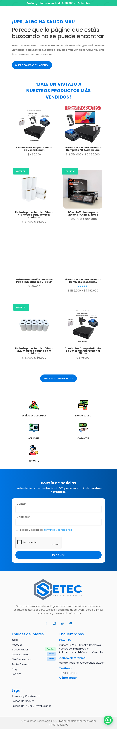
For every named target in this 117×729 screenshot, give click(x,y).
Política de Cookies (23, 701)
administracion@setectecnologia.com (82, 662)
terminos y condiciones (58, 530)
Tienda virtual (20, 649)
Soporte (16, 674)
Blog (14, 669)
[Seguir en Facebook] (46, 623)
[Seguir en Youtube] (70, 623)
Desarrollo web (20, 654)
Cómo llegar (68, 678)
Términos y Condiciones (26, 696)
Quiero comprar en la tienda (32, 65)
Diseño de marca (22, 659)
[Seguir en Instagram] (54, 623)
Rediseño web (20, 664)
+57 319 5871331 (68, 673)
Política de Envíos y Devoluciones (31, 706)
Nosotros (17, 644)
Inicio (15, 640)
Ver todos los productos (58, 378)
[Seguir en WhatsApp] (62, 623)
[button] (108, 720)
